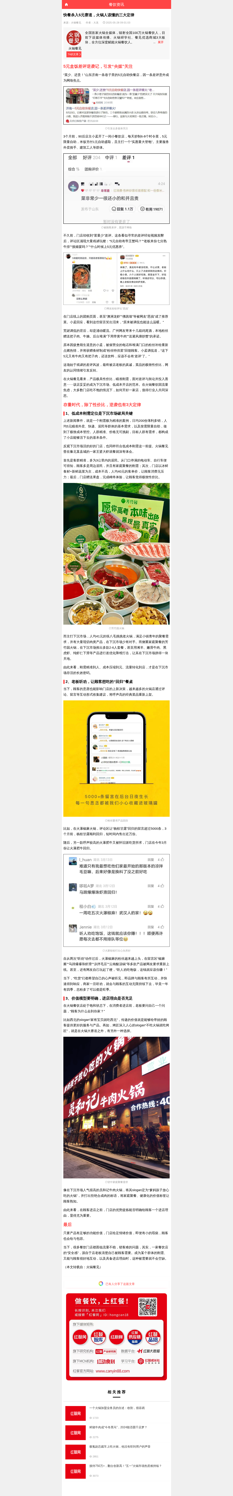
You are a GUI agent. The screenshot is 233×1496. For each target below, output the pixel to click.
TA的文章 (73, 54)
